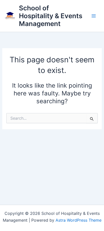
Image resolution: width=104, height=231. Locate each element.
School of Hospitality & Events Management (50, 16)
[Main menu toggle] (93, 16)
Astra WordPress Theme (78, 220)
